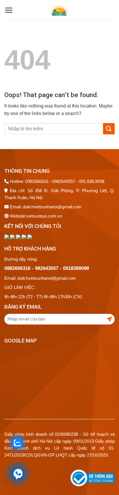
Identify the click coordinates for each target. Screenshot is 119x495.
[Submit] (109, 128)
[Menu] (8, 10)
